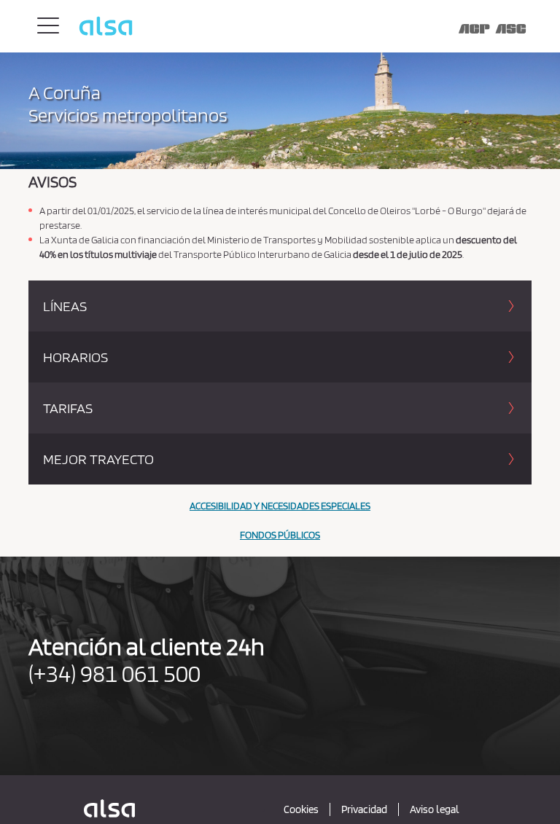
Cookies (301, 809)
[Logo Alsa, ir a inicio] (310, 26)
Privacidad (364, 809)
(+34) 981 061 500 (114, 673)
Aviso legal (434, 809)
